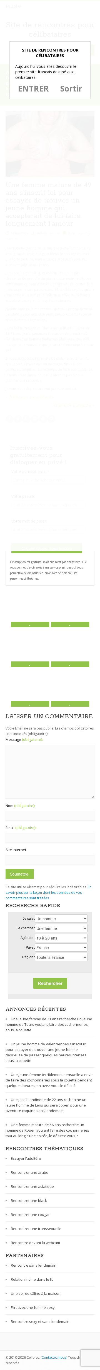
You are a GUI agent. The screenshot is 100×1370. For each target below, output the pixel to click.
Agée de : (28, 938)
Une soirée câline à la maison (36, 1293)
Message (24, 739)
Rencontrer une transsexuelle (36, 1228)
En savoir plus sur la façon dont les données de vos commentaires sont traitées (48, 892)
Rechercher (50, 983)
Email (21, 827)
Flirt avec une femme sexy (33, 1307)
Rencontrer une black (29, 1200)
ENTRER (33, 88)
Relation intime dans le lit (32, 1279)
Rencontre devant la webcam (35, 1242)
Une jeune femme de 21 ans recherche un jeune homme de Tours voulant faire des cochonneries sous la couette (49, 1024)
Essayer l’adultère (26, 1158)
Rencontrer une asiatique (32, 1186)
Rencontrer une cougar (30, 1214)
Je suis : (29, 918)
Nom (20, 805)
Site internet (16, 849)
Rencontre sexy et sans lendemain (40, 1321)
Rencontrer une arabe (29, 1172)
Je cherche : (26, 928)
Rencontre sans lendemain (33, 1265)
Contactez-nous (54, 1357)
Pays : (30, 947)
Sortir (71, 88)
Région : (28, 957)
